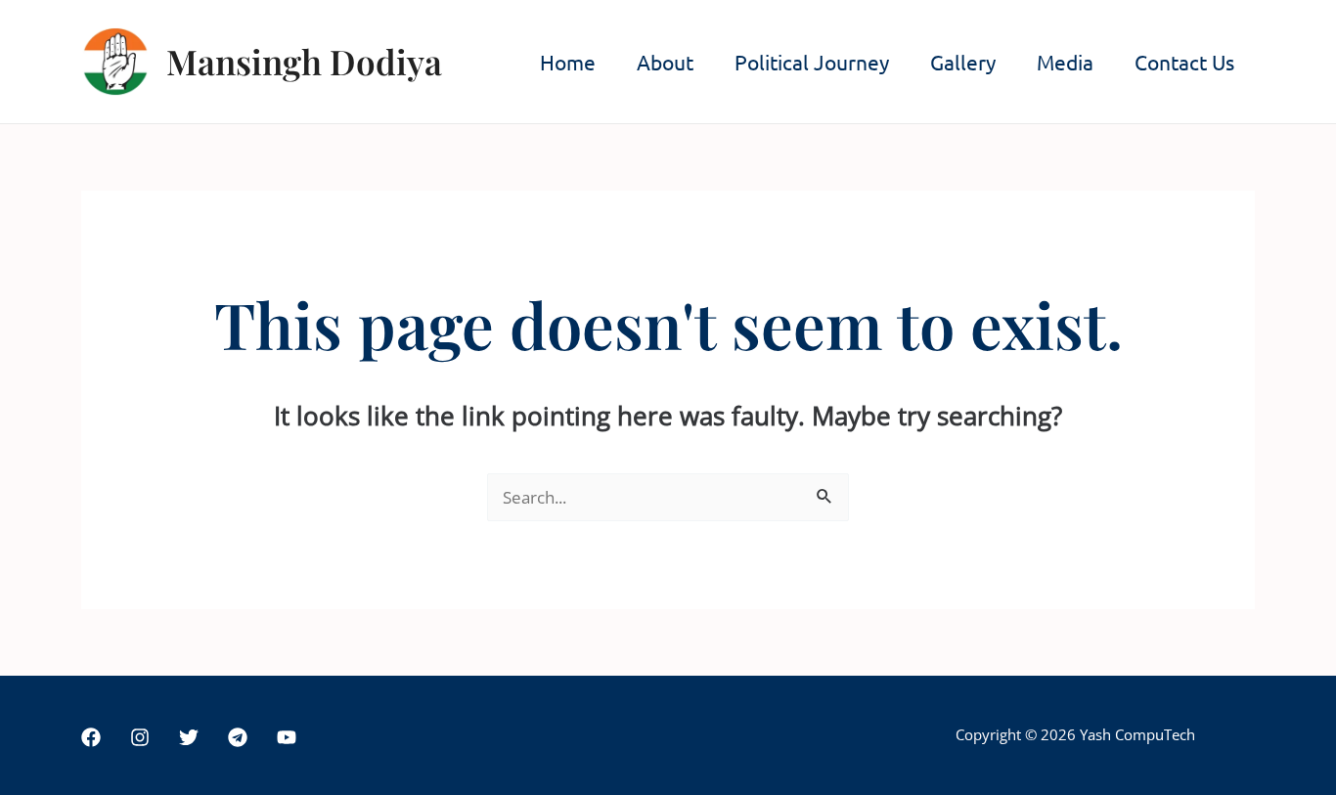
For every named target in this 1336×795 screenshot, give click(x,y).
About (665, 61)
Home (568, 61)
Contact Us (1184, 61)
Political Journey (812, 61)
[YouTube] (286, 737)
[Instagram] (140, 737)
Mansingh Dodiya (304, 61)
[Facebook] (91, 737)
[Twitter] (189, 737)
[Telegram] (237, 737)
